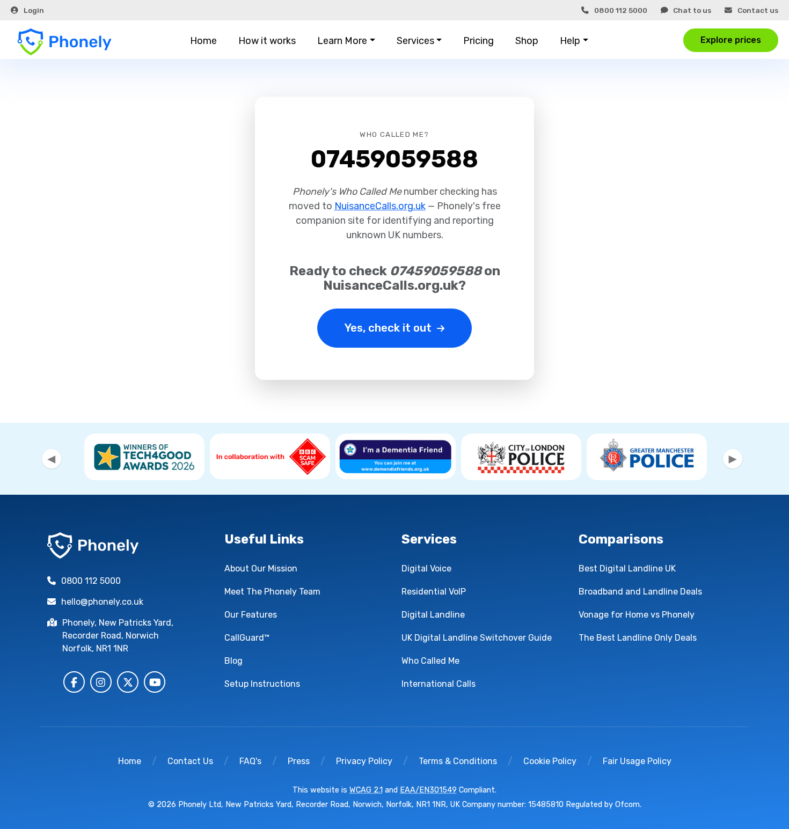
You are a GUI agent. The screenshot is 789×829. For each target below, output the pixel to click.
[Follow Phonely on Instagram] (101, 682)
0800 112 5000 (620, 10)
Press (299, 761)
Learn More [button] (342, 41)
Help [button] (570, 41)
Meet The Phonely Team (272, 591)
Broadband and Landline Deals (640, 591)
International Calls (438, 684)
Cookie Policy (549, 761)
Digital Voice (426, 568)
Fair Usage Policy (637, 761)
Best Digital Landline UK (627, 568)
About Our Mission (260, 568)
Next (732, 458)
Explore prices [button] (730, 40)
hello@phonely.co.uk (102, 602)
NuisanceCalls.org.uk (380, 206)
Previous (51, 458)
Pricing (478, 41)
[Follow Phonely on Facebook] (74, 682)
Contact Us (190, 761)
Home (203, 41)
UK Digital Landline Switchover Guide (476, 638)
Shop (526, 41)
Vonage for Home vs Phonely (637, 615)
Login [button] (34, 10)
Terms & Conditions (458, 761)
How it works (267, 41)
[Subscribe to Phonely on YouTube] (154, 682)
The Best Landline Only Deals (638, 638)
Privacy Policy (364, 761)
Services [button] (415, 41)
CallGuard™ (246, 638)
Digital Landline (433, 615)
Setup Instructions (262, 684)
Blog (233, 661)
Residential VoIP (433, 591)
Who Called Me (430, 661)
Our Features (250, 615)
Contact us (757, 10)
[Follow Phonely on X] (127, 682)
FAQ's (250, 761)
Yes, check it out (388, 327)
